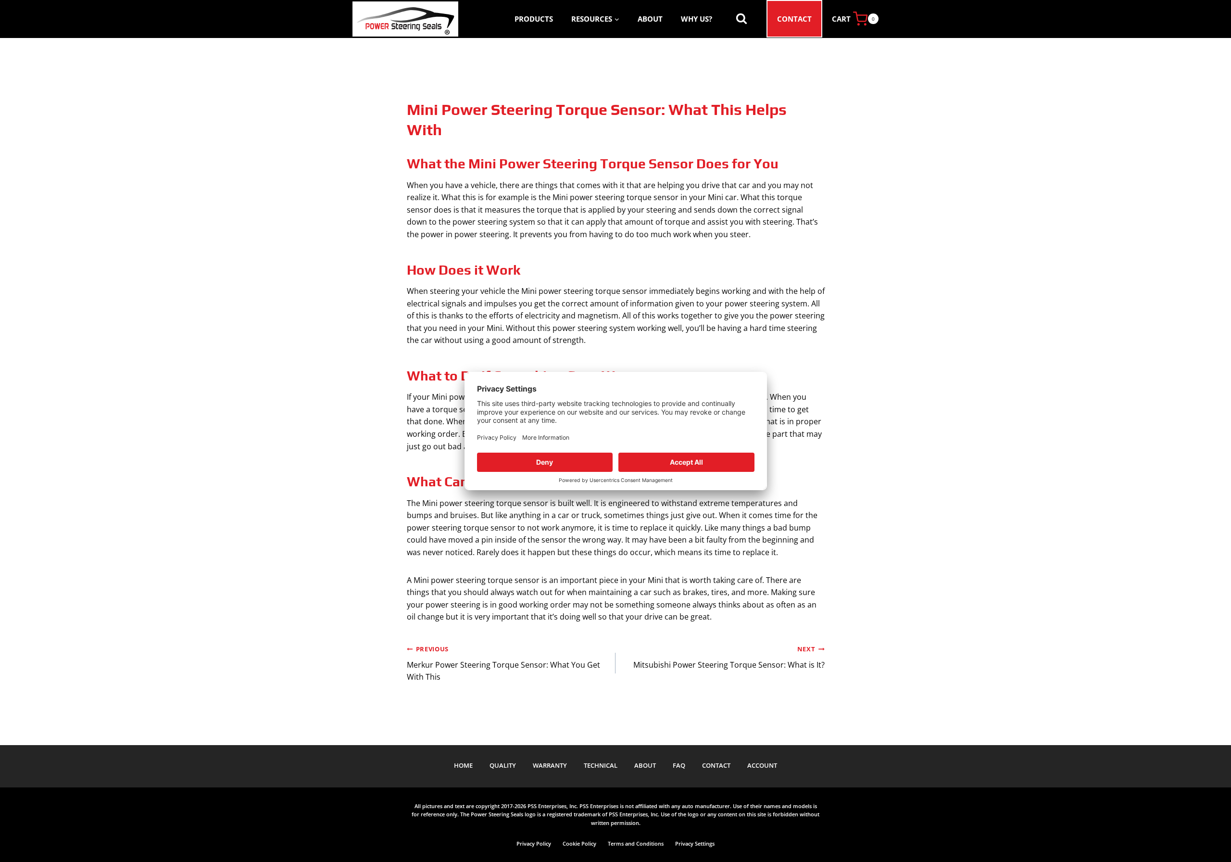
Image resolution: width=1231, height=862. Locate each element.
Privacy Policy (533, 843)
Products (534, 19)
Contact (794, 19)
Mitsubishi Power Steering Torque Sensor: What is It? (729, 657)
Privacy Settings (695, 843)
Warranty (550, 765)
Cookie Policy (579, 843)
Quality (503, 765)
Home (463, 765)
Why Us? (696, 19)
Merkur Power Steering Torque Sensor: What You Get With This (503, 663)
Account (762, 765)
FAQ (679, 765)
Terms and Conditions (636, 843)
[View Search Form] (741, 19)
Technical (600, 765)
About (650, 19)
